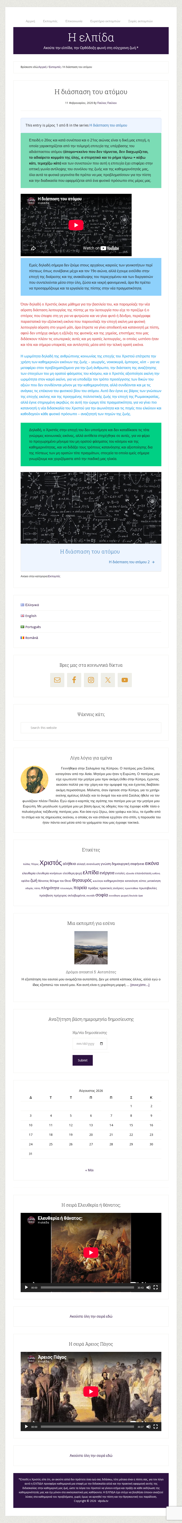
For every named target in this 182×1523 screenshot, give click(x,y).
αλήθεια (69, 864)
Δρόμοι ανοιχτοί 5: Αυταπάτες (91, 972)
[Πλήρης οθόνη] (155, 1287)
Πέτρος (35, 864)
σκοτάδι (90, 895)
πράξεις (93, 888)
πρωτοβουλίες (148, 888)
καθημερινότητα (114, 880)
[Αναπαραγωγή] (26, 1287)
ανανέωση (93, 864)
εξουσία (130, 873)
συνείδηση (114, 895)
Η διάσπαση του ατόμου (108, 125)
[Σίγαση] (148, 1287)
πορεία (80, 887)
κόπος (142, 880)
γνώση (106, 864)
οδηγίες (29, 888)
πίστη (37, 888)
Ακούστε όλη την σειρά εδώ (91, 1316)
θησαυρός (82, 880)
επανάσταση (143, 873)
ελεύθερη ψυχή (72, 873)
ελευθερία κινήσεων (49, 873)
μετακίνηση (154, 880)
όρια (140, 895)
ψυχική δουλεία (129, 895)
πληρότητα (50, 888)
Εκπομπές (54, 576)
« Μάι (89, 1170)
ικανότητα (98, 881)
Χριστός (51, 863)
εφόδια (25, 880)
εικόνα (152, 863)
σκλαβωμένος (76, 895)
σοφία (101, 895)
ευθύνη (156, 873)
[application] (91, 1252)
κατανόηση (131, 880)
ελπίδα (91, 872)
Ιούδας (26, 864)
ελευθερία (29, 873)
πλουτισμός (66, 888)
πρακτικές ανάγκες (111, 888)
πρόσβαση (46, 895)
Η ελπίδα (91, 37)
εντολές (120, 873)
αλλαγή (81, 864)
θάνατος (43, 880)
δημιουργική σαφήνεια (128, 864)
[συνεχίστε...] (140, 985)
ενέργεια (107, 873)
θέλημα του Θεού (60, 880)
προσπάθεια (131, 888)
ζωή (33, 880)
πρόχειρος (60, 895)
